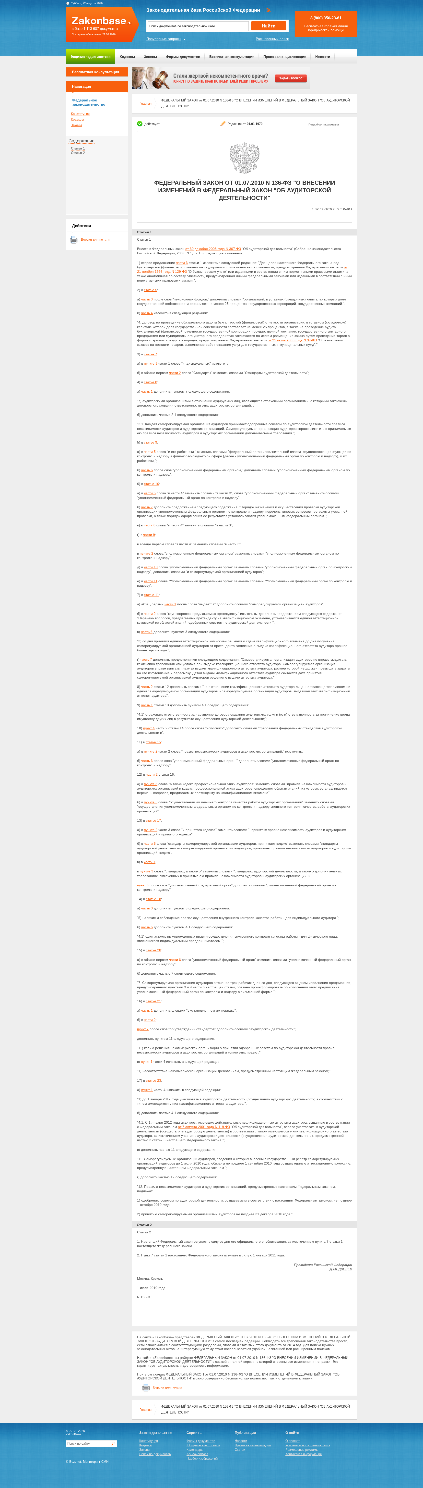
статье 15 (153, 742)
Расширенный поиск (272, 39)
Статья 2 (78, 153)
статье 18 (153, 899)
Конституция (80, 114)
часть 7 (147, 507)
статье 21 (153, 1001)
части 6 (175, 960)
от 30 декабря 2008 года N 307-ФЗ (213, 249)
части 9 (149, 535)
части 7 (149, 862)
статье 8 (150, 382)
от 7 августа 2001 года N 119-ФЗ (204, 1127)
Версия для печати (95, 239)
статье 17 (153, 820)
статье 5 (150, 290)
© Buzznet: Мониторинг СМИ (87, 1461)
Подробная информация (323, 124)
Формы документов (183, 57)
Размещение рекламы (301, 1449)
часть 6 (147, 470)
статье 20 (153, 950)
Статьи (240, 1449)
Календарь (195, 1449)
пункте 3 (150, 363)
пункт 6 (143, 885)
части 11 (150, 581)
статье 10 (151, 484)
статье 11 (151, 595)
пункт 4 (149, 728)
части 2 (175, 373)
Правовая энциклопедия (284, 57)
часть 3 (147, 299)
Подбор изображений (202, 1458)
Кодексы (127, 57)
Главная (146, 103)
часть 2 (147, 687)
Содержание (81, 140)
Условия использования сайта (307, 1445)
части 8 (149, 525)
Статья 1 (78, 148)
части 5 (150, 452)
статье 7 (150, 354)
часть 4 (147, 313)
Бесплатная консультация (231, 57)
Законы (150, 57)
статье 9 (150, 442)
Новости (322, 57)
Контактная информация (303, 1454)
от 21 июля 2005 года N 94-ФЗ (292, 340)
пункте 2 (146, 553)
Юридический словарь (203, 1445)
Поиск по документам (155, 1454)
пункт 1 (147, 1062)
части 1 (170, 604)
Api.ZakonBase (197, 1454)
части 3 (182, 263)
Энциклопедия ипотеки (90, 57)
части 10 (151, 567)
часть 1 (147, 391)
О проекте (292, 1441)
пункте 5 (150, 802)
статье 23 (153, 1080)
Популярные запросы (163, 39)
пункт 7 (143, 1029)
